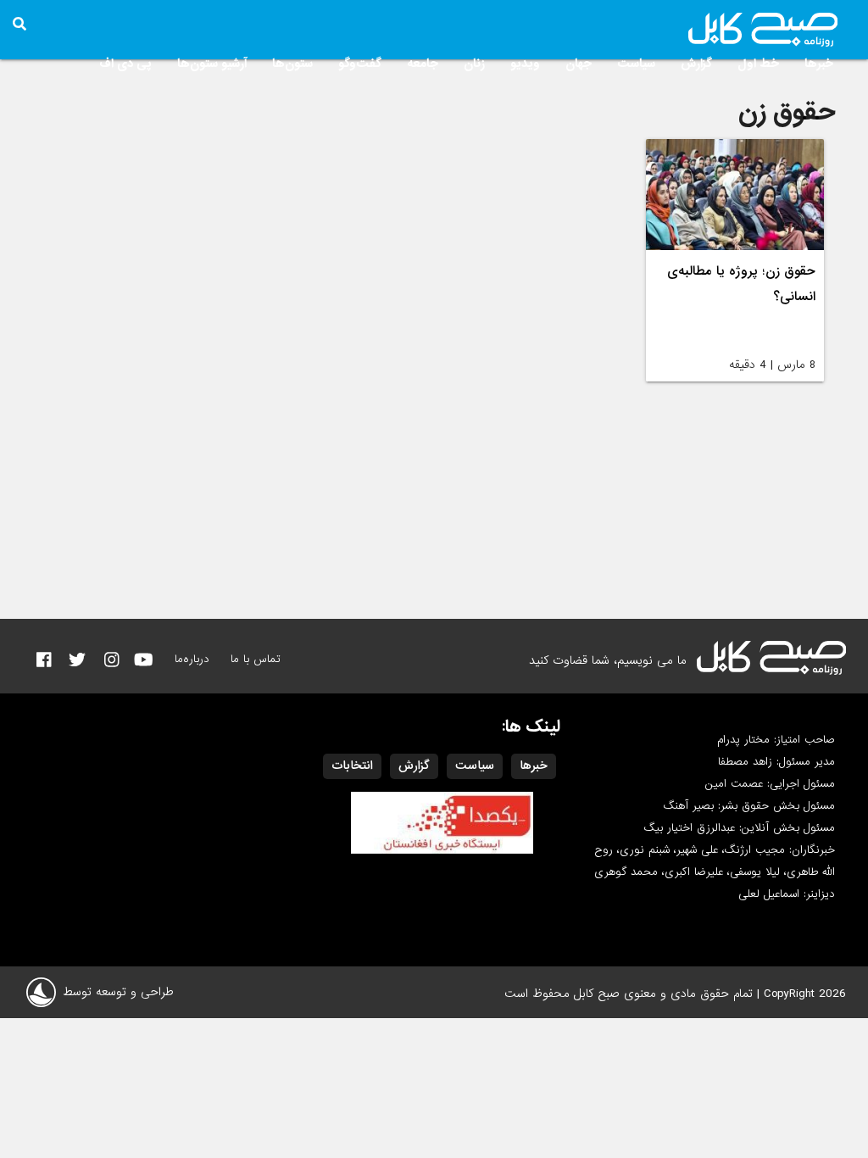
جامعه (422, 63)
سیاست (636, 63)
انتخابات (352, 765)
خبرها (818, 63)
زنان (474, 63)
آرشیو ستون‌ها (212, 63)
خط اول (758, 63)
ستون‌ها (292, 63)
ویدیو (525, 63)
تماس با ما (256, 659)
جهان (578, 63)
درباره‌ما (192, 659)
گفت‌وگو (359, 63)
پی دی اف (125, 63)
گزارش (696, 63)
